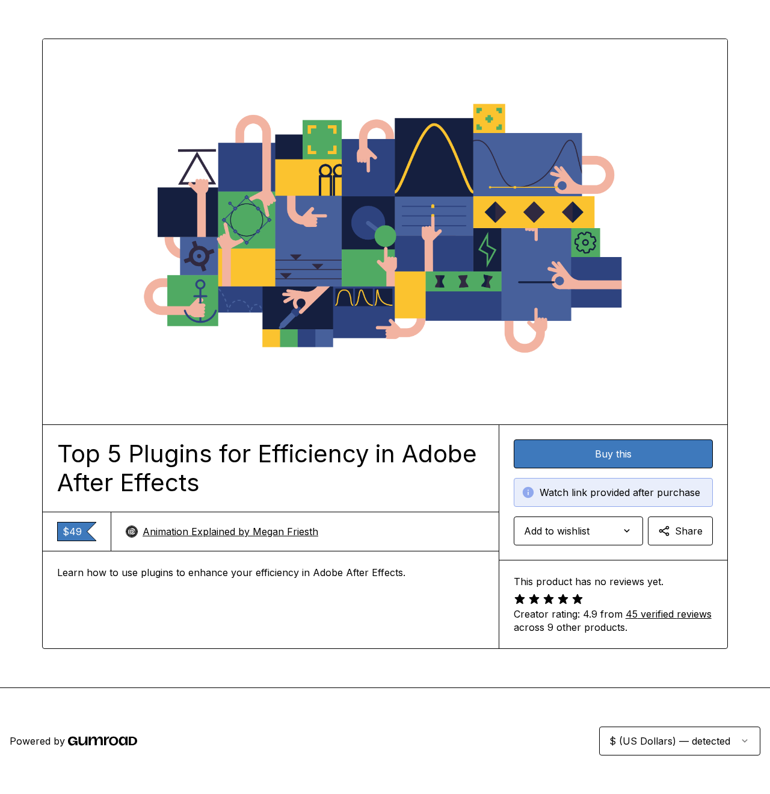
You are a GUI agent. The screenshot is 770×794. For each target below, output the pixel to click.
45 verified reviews (669, 614)
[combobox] (578, 530)
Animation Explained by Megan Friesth (230, 532)
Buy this (613, 454)
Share (689, 531)
